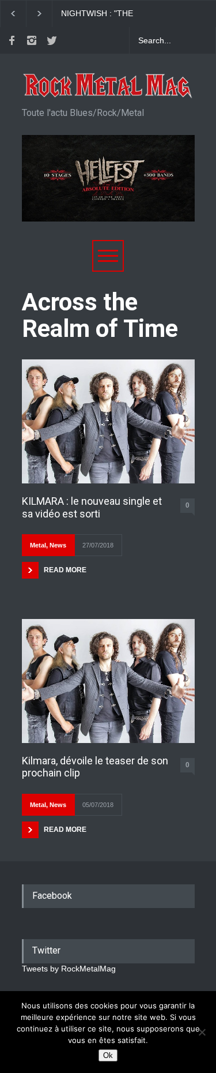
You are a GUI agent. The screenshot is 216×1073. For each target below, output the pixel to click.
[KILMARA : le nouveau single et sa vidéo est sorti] (108, 421)
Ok (108, 1055)
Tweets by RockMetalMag (69, 968)
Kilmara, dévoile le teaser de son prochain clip (95, 767)
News (58, 545)
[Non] (201, 1032)
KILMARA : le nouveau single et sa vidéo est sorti (92, 507)
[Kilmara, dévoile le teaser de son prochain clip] (108, 681)
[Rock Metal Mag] (108, 86)
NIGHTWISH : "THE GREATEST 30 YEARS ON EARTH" (109, 13)
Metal (38, 545)
